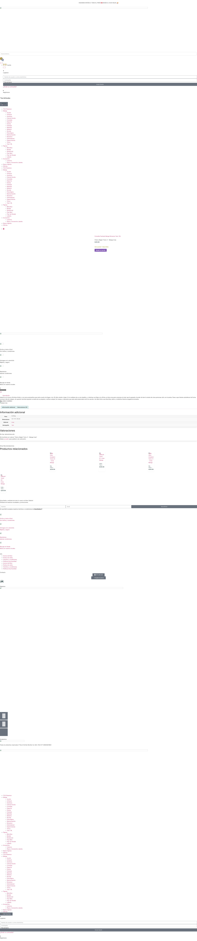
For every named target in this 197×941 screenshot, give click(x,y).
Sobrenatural (10, 138)
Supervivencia (11, 140)
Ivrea (13, 422)
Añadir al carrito (100, 250)
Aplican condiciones (6, 539)
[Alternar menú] (1, 63)
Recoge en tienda (5, 546)
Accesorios (6, 159)
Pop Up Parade (11, 155)
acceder (6, 439)
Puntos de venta (8, 557)
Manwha (9, 127)
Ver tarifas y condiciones (7, 520)
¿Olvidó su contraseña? (10, 87)
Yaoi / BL (9, 144)
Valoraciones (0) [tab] (22, 407)
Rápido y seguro (5, 529)
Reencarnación (11, 135)
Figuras (5, 146)
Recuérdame (8, 82)
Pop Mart (9, 153)
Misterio (9, 129)
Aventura (9, 116)
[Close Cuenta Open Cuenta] (4, 67)
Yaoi (13, 425)
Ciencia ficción (11, 118)
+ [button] (152, 468)
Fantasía (9, 125)
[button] (0, 392)
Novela (9, 131)
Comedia (9, 120)
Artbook (9, 114)
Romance (9, 136)
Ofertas (5, 166)
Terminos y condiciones (10, 559)
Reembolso (3, 537)
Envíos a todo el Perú (6, 518)
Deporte (9, 122)
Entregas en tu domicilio (7, 528)
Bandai (9, 149)
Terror (8, 142)
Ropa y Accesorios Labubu (15, 162)
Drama (9, 124)
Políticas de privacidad (9, 561)
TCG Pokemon (7, 109)
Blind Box (9, 147)
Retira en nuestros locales (7, 548)
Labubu (9, 157)
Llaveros (9, 160)
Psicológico (10, 133)
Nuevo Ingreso (7, 164)
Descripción (6, 395)
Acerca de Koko (7, 556)
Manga (5, 111)
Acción (9, 112)
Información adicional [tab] (8, 407)
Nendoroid (10, 151)
